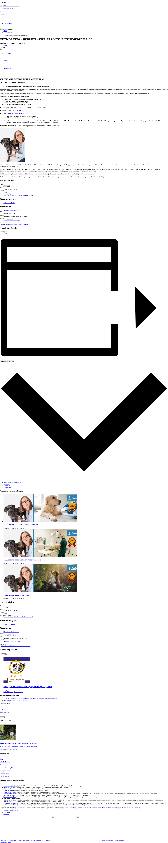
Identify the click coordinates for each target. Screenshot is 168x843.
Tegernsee (125, 807)
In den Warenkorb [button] (8, 692)
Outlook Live (7, 487)
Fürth (89, 807)
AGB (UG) (3, 765)
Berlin (66, 807)
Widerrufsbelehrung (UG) (7, 768)
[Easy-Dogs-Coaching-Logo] (3, 14)
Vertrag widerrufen (5, 770)
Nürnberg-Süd (117, 807)
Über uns (2, 709)
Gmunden (79, 807)
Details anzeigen (18, 692)
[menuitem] (86, 2)
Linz (93, 807)
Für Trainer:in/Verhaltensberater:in (23, 195)
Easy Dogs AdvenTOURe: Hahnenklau (15, 700)
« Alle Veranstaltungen (6, 32)
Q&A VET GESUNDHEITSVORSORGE (16, 595)
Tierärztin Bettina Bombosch (11, 210)
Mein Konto (7, 2)
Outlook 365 (7, 485)
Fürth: (5, 787)
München (104, 807)
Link (19, 110)
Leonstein (98, 807)
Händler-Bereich (5, 762)
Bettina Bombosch (9, 195)
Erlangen (85, 807)
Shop (1, 759)
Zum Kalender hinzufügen (7, 361)
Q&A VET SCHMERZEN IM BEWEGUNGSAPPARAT (21, 525)
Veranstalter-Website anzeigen (12, 220)
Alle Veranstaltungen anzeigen (8, 749)
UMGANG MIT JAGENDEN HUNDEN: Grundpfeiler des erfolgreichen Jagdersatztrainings (30, 698)
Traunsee (130, 807)
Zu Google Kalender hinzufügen (13, 482)
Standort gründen (5, 712)
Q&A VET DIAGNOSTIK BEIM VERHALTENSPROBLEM (22, 560)
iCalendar (6, 484)
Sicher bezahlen (4, 776)
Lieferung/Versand (5, 773)
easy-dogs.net (21, 807)
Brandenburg (72, 807)
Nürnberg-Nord (8, 790)
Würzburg (137, 807)
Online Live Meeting (9, 203)
